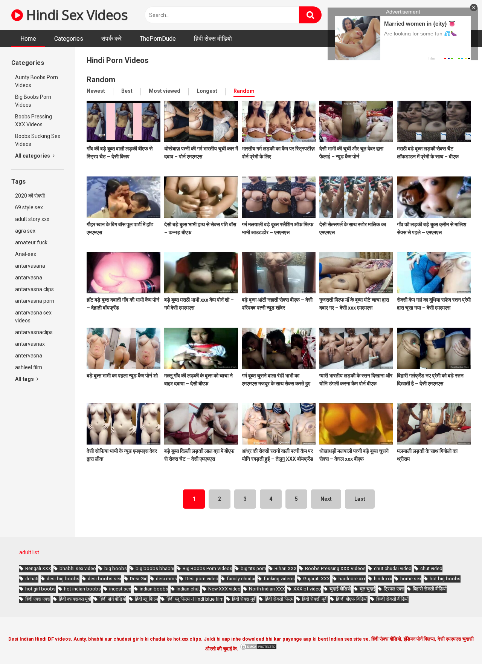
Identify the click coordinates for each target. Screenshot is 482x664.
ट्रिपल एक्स (394, 589)
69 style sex (29, 207)
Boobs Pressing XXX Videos (33, 120)
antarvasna (28, 277)
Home (28, 38)
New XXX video (224, 589)
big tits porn (253, 568)
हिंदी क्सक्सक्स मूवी (75, 599)
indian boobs (154, 589)
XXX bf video (307, 589)
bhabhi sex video (77, 568)
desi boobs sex (104, 578)
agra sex (25, 231)
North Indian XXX (267, 589)
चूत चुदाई (367, 589)
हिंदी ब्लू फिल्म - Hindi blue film (195, 599)
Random (244, 91)
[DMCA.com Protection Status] (258, 649)
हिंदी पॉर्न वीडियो (112, 599)
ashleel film (28, 367)
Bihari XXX (286, 568)
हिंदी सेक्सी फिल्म (279, 599)
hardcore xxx (352, 578)
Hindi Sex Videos (75, 15)
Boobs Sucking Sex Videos (37, 140)
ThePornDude (158, 38)
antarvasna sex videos (33, 317)
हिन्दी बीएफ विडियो (352, 599)
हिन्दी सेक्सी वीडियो (392, 599)
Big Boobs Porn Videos (33, 101)
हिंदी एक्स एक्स (37, 599)
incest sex (120, 589)
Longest (207, 91)
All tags (25, 379)
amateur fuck (31, 242)
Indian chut (188, 589)
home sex (410, 578)
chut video (431, 568)
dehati (31, 578)
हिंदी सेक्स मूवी (244, 599)
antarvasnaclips (34, 332)
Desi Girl (139, 578)
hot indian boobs (82, 589)
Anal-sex (25, 254)
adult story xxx (32, 219)
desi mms (166, 578)
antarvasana (30, 266)
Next (326, 499)
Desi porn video (201, 578)
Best (127, 91)
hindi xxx (383, 578)
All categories (33, 156)
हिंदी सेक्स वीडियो (213, 38)
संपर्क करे (111, 38)
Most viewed (164, 91)
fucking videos (279, 578)
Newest (96, 91)
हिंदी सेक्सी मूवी (315, 599)
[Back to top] (457, 641)
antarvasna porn (34, 301)
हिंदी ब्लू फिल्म (146, 599)
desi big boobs (63, 578)
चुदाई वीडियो (340, 589)
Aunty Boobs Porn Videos (36, 81)
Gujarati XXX (316, 578)
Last (359, 499)
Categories (68, 38)
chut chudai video (393, 568)
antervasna (28, 356)
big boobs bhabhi (155, 568)
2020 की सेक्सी (30, 196)
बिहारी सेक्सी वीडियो (430, 589)
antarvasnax (30, 344)
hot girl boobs (40, 589)
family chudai (241, 578)
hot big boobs (445, 578)
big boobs (115, 568)
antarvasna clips (34, 289)
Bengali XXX (38, 568)
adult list (29, 552)
